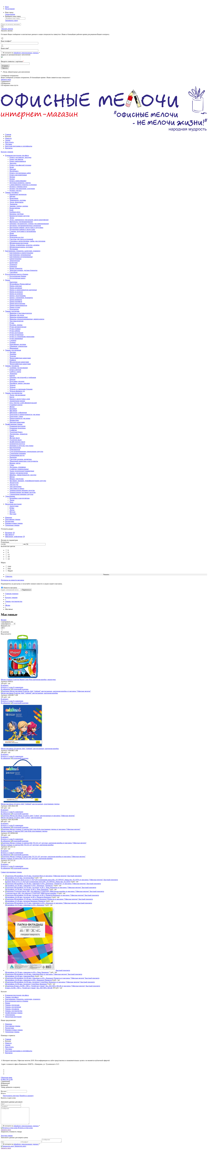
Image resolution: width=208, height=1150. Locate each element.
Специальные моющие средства (21, 494)
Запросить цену (20, 1146)
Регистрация (10, 9)
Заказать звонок (7, 29)
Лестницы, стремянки (18, 467)
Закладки (13, 163)
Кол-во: (4, 1091)
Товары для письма (12, 1005)
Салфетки (13, 430)
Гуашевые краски (16, 405)
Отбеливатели (15, 449)
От (2, 544)
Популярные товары (12, 519)
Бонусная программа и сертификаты (18, 146)
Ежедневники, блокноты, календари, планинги (22, 999)
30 (14, 533)
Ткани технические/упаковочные (22, 471)
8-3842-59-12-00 (7, 1079)
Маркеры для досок (17, 315)
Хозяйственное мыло (17, 442)
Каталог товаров (7, 152)
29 (24, 536)
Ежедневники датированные (20, 255)
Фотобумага (14, 171)
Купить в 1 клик (7, 687)
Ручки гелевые (15, 329)
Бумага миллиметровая (18, 175)
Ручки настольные (16, 333)
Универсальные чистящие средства (23, 492)
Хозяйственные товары (13, 1013)
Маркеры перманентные (19, 317)
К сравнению (18, 687)
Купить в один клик (25, 1128)
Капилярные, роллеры (18, 344)
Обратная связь (6, 1077)
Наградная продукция (13, 1017)
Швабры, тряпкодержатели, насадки (23, 475)
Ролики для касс (16, 190)
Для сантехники (15, 486)
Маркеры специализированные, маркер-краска (27, 319)
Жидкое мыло (15, 438)
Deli (9, 569)
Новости (8, 138)
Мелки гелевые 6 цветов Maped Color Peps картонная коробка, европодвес (28, 679)
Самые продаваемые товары (11, 872)
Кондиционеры (15, 447)
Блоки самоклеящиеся (18, 161)
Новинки (8, 517)
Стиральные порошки (18, 453)
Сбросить (8, 576)
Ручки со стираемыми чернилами (22, 336)
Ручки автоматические (18, 327)
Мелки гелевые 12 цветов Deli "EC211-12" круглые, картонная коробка (27, 845)
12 (9, 554)
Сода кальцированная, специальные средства (26, 451)
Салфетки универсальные (19, 469)
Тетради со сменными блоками (21, 389)
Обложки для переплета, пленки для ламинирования (29, 224)
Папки (7, 1003)
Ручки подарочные (17, 335)
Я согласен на (21, 53)
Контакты (8, 148)
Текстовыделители (16, 321)
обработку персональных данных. (26, 53)
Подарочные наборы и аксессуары (22, 229)
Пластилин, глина (16, 416)
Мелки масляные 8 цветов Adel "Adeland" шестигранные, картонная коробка (29, 693)
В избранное (5, 689)
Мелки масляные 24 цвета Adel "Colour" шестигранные (21, 817)
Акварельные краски (17, 401)
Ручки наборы (15, 331)
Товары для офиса (12, 997)
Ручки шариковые (16, 338)
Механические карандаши (19, 362)
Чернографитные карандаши (20, 364)
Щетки (12, 477)
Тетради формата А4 (17, 391)
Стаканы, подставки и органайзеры (23, 231)
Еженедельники (15, 259)
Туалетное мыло (16, 440)
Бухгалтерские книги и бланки (16, 1001)
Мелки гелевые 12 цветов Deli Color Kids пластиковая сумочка (24, 831)
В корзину (4, 685)
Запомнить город (11, 20)
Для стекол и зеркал (17, 488)
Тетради (12, 387)
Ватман (12, 177)
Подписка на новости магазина (12, 580)
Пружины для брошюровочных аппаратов (25, 225)
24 (9, 559)
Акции (7, 140)
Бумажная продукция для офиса (17, 995)
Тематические (15, 261)
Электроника (10, 1015)
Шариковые (14, 348)
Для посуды (14, 484)
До (24, 544)
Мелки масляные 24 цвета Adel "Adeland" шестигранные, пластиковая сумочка (30, 804)
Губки (12, 465)
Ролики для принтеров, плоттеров (22, 188)
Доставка (8, 144)
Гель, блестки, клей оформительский (23, 403)
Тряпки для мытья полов (19, 473)
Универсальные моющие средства (22, 490)
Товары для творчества (13, 1011)
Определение (10, 14)
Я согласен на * (21, 1126)
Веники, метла (15, 463)
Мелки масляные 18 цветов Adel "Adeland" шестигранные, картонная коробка (30, 748)
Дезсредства (14, 483)
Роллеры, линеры (16, 325)
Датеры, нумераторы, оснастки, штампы (24, 245)
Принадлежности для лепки (20, 418)
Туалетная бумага (16, 432)
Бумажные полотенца (18, 428)
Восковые (13, 409)
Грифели (13, 360)
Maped (10, 571)
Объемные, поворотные (18, 346)
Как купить (9, 142)
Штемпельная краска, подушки (21, 247)
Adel (9, 566)
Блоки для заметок (16, 159)
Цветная (13, 169)
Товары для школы (12, 1009)
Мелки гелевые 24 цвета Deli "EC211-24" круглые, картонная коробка (27, 858)
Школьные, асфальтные (18, 412)
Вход (7, 7)
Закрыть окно (6, 79)
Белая (12, 167)
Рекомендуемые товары (14, 523)
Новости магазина (10, 588)
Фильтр (3, 620)
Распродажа (9, 521)
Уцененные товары (12, 525)
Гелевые (13, 342)
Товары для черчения (13, 1007)
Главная (8, 134)
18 (9, 557)
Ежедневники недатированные (21, 257)
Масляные (13, 410)
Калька (12, 179)
